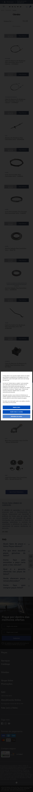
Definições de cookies (16, 416)
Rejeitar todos (16, 407)
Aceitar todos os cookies (16, 411)
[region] (16, 396)
